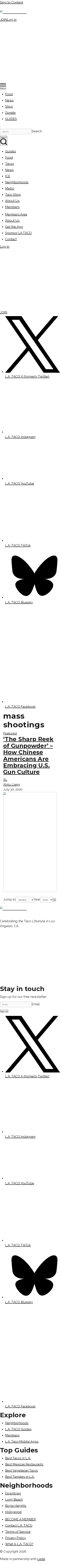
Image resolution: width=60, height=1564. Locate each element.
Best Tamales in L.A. (20, 1477)
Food (9, 94)
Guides (10, 151)
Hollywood (13, 1512)
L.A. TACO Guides (18, 1429)
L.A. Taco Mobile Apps (21, 1441)
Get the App (14, 227)
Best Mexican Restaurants (24, 1464)
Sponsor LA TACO (18, 233)
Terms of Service (18, 1532)
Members (12, 207)
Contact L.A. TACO (18, 1525)
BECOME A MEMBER (20, 1519)
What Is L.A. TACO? (19, 1544)
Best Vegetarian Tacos (21, 1470)
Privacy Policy (15, 1538)
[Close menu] (0, 126)
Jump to (9, 899)
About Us (12, 201)
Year (37, 899)
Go (54, 899)
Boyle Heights (15, 1506)
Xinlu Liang (11, 784)
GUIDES (11, 119)
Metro (9, 188)
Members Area (16, 214)
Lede (41, 1559)
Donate (10, 113)
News (9, 100)
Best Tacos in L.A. (18, 1458)
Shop (9, 106)
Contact (11, 239)
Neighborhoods (16, 182)
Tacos (9, 164)
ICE (7, 176)
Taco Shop (13, 194)
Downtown (13, 1493)
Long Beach (14, 1499)
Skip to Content (11, 2)
